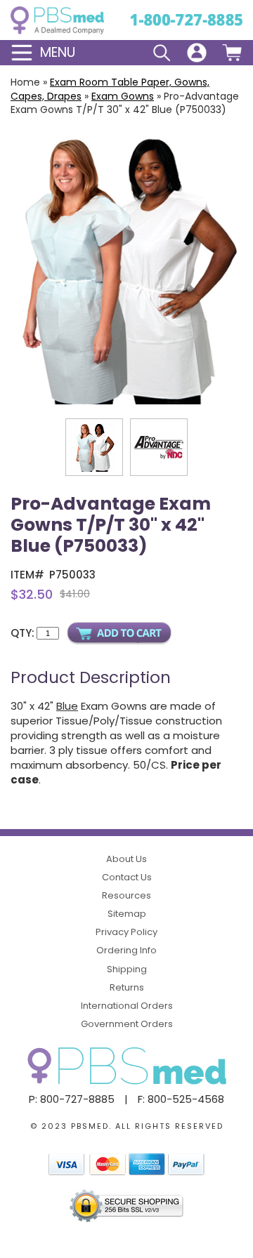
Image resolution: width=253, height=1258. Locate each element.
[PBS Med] (57, 20)
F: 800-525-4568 (181, 1099)
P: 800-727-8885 (72, 1099)
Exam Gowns (122, 96)
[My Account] (196, 52)
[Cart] (231, 52)
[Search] (161, 52)
